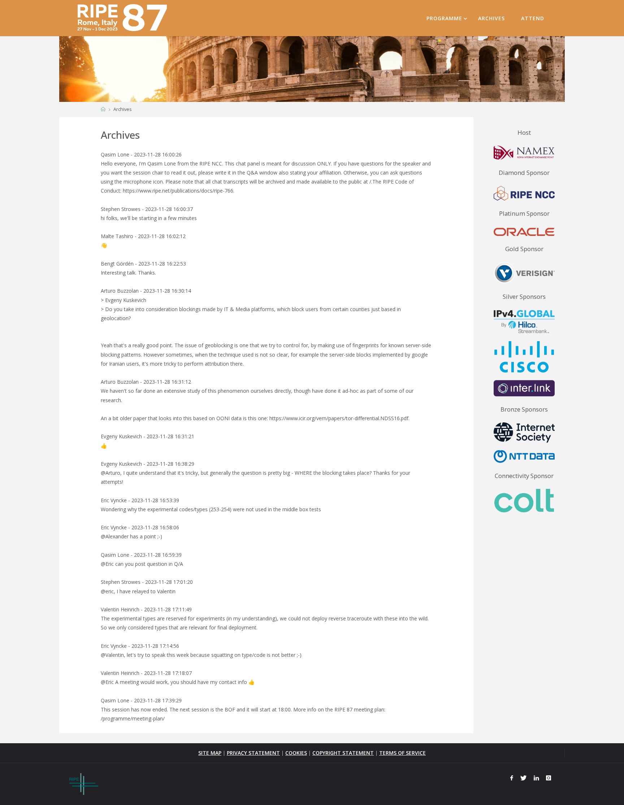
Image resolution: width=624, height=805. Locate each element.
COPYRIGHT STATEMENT (343, 752)
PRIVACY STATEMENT (253, 752)
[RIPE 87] (123, 17)
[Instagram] (548, 778)
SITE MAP (209, 752)
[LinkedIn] (536, 778)
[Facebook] (512, 778)
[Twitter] (523, 778)
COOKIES (296, 752)
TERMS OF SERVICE (402, 752)
